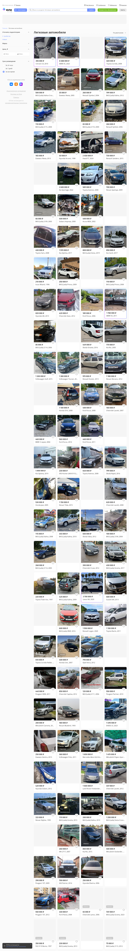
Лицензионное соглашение (16, 91)
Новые (4, 39)
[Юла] (7, 9)
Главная (4, 28)
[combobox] (58, 10)
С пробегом (6, 36)
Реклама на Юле (16, 94)
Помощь (16, 97)
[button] (53, 59)
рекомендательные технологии (16, 103)
